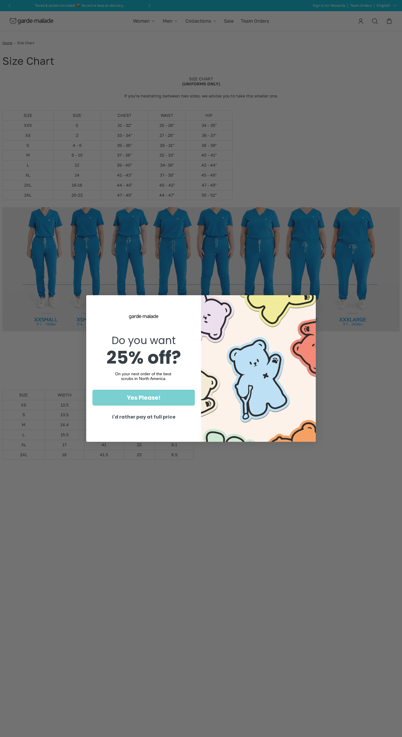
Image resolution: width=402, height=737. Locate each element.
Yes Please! (143, 398)
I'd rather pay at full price (143, 417)
